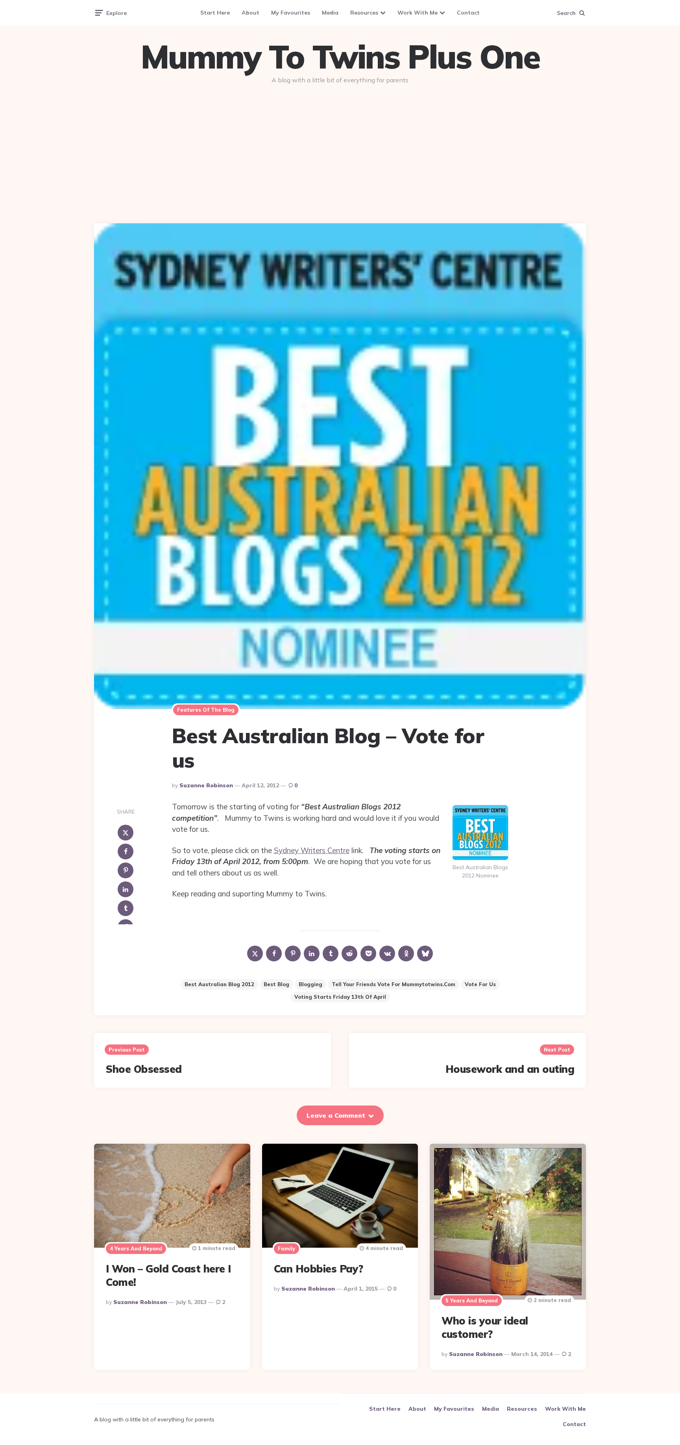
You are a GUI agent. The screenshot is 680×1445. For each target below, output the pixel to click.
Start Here (215, 12)
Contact (468, 12)
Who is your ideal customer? (485, 1327)
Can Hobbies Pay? (318, 1268)
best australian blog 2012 (219, 984)
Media (330, 12)
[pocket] (368, 953)
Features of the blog (206, 710)
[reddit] (349, 953)
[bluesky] (425, 953)
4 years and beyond (136, 1248)
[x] (125, 832)
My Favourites (290, 12)
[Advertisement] (340, 150)
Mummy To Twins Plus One (340, 56)
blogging (310, 984)
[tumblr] (125, 908)
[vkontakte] (387, 953)
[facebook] (125, 851)
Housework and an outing (510, 1069)
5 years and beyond (471, 1300)
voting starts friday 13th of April (340, 997)
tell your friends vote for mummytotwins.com (393, 984)
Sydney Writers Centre (311, 850)
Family (286, 1248)
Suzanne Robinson (206, 785)
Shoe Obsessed (144, 1069)
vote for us (480, 984)
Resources (364, 12)
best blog (276, 984)
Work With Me (417, 12)
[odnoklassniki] (406, 953)
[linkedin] (125, 889)
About (250, 12)
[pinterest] (125, 870)
